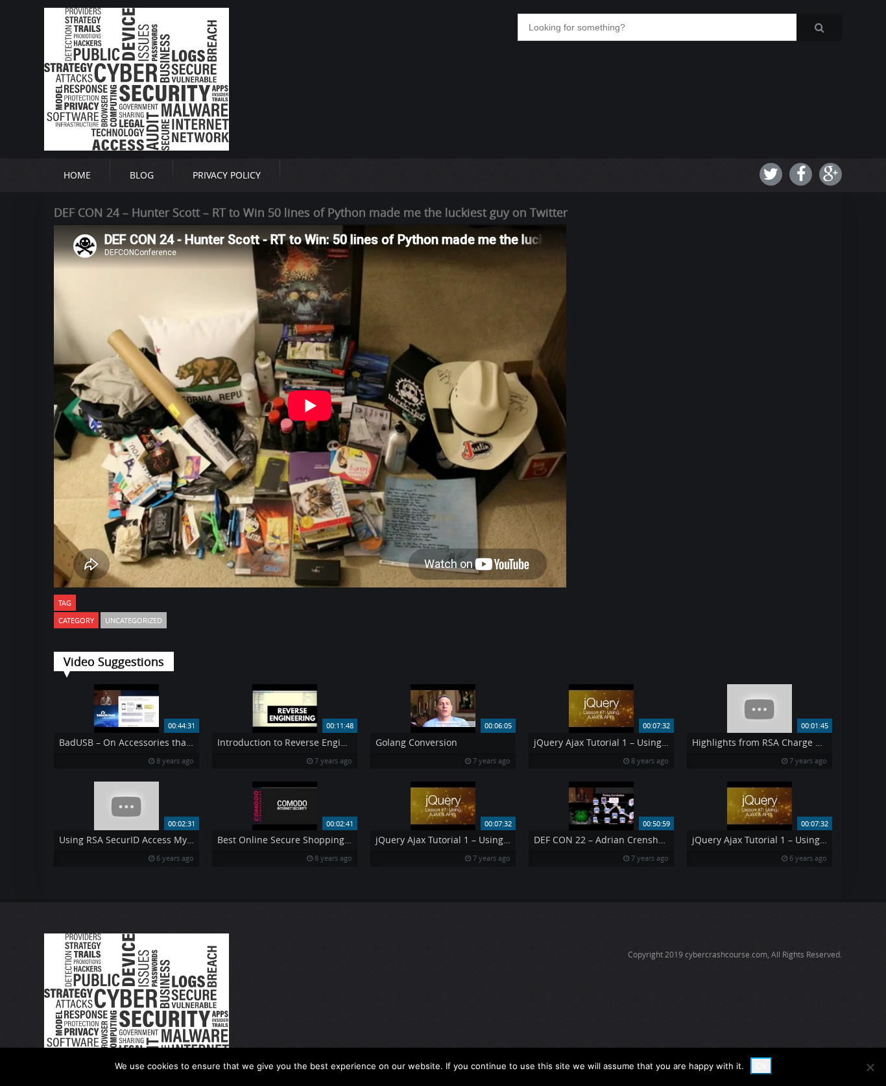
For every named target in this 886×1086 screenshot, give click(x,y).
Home (77, 175)
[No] (869, 1067)
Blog (142, 175)
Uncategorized (133, 620)
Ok (761, 1066)
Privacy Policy (227, 175)
